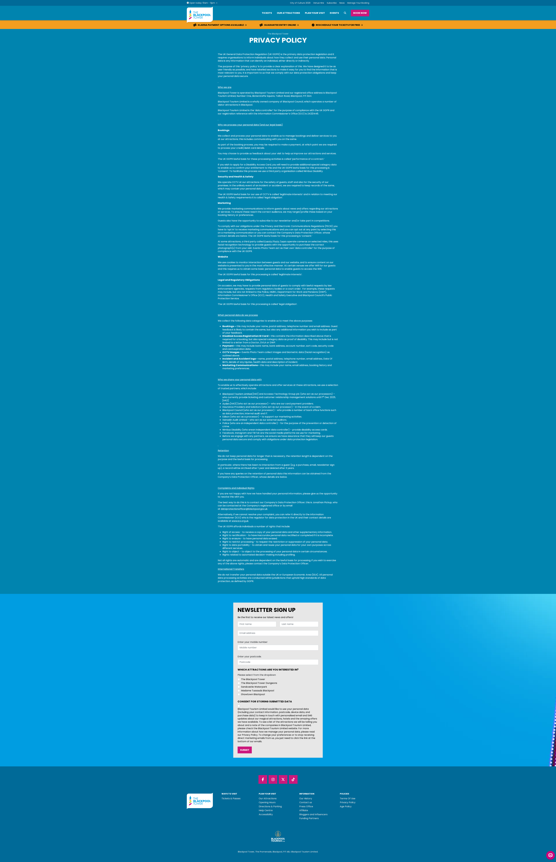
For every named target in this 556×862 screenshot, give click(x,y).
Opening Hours (267, 802)
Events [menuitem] (334, 13)
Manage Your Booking (358, 2)
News (342, 2)
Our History (305, 798)
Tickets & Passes (231, 798)
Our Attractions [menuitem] (288, 13)
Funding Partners (309, 818)
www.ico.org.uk (240, 521)
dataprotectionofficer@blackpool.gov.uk (244, 509)
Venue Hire (318, 2)
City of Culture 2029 (300, 2)
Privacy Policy (347, 802)
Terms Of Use (347, 798)
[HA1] (255, 394)
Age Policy (346, 806)
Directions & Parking (270, 806)
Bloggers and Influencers (313, 814)
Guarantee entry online (280, 25)
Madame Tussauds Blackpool (257, 690)
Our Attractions (268, 798)
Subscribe (332, 2)
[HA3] (233, 403)
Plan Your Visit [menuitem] (315, 13)
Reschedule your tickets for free (338, 25)
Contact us (305, 802)
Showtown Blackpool (253, 694)
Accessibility (266, 814)
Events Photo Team (275, 241)
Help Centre (266, 810)
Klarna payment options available (221, 25)
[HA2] (225, 400)
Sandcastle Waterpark (254, 686)
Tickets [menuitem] (267, 13)
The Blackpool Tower (278, 33)
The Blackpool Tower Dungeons (259, 683)
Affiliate (303, 810)
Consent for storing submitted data (265, 701)
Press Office (306, 806)
